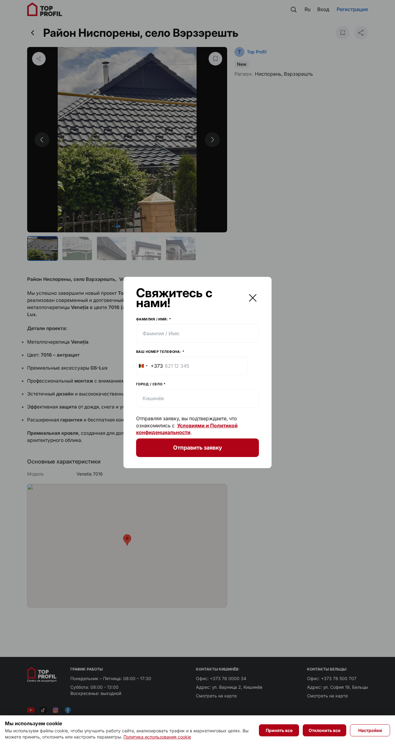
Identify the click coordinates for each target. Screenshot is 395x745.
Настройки (370, 730)
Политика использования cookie (157, 736)
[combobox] (149, 366)
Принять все (279, 730)
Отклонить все (324, 730)
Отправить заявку (197, 447)
